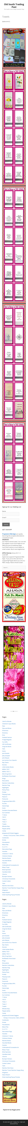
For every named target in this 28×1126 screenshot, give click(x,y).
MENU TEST (5, 769)
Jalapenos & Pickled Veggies (10, 833)
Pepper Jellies (6, 828)
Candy (4, 831)
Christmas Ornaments (8, 879)
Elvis (3, 735)
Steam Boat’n (6, 892)
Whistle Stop (6, 826)
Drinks (4, 840)
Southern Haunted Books (9, 810)
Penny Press (5, 790)
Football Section (7, 737)
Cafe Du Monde (6, 721)
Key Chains (5, 762)
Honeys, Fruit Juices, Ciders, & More (14, 835)
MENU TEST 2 (6, 771)
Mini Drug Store (7, 774)
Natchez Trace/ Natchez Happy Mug (13, 888)
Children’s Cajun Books (9, 724)
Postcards (5, 799)
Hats (3, 749)
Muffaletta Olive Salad (8, 776)
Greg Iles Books (6, 746)
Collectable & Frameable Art (10, 865)
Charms (4, 874)
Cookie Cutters (6, 881)
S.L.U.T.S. (5, 847)
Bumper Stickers (7, 876)
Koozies (4, 765)
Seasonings (5, 806)
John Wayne (5, 758)
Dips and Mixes (6, 728)
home (4, 751)
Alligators (5, 890)
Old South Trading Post (14, 6)
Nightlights (5, 787)
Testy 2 (4, 819)
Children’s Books (7, 856)
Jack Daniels (5, 753)
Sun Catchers (6, 812)
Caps (3, 883)
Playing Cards (6, 794)
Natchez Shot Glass (7, 885)
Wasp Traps (5, 867)
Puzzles (4, 803)
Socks (4, 808)
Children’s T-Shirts (7, 854)
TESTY (4, 817)
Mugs (4, 778)
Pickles (4, 792)
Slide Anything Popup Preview (11, 895)
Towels (4, 824)
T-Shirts (4, 815)
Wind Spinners (6, 870)
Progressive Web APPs (8, 801)
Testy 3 (4, 822)
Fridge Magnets (6, 739)
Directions (5, 730)
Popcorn (4, 797)
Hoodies (4, 851)
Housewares (6, 842)
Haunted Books (6, 860)
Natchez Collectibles (8, 783)
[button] (11, 711)
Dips (3, 726)
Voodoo (4, 863)
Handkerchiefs (6, 872)
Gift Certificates (6, 744)
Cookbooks (5, 838)
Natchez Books (6, 858)
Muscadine (5, 781)
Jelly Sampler (6, 755)
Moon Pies (5, 844)
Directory (5, 733)
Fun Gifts (5, 742)
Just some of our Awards (9, 760)
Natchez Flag (6, 785)
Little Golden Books (8, 767)
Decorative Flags (7, 849)
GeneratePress (14, 1123)
